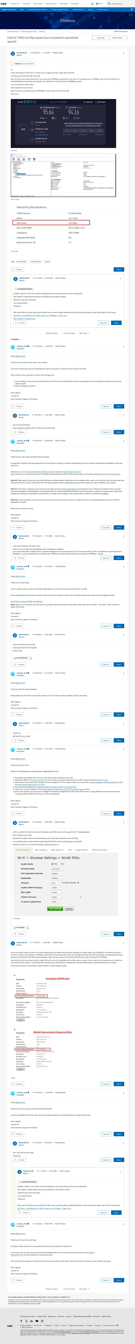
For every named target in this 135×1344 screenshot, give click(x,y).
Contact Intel (41, 1316)
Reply (119, 269)
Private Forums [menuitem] (102, 9)
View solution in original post (24, 318)
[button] (123, 53)
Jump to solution (24, 63)
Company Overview (27, 1316)
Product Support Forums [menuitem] (59, 9)
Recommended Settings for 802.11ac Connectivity (57, 787)
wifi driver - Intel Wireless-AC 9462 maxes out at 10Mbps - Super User (40, 315)
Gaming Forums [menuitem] (78, 9)
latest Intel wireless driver (110, 474)
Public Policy (106, 1316)
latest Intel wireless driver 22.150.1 (31, 784)
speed (47, 261)
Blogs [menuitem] (90, 9)
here (68, 1297)
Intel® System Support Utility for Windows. (27, 601)
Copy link (103, 323)
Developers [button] (51, 4)
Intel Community (12, 31)
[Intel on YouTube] (37, 1321)
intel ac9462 (21, 261)
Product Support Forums (29, 31)
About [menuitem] (22, 9)
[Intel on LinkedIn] (31, 1321)
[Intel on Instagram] (42, 1321)
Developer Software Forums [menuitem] (37, 9)
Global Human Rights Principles (81, 1333)
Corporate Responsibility (82, 1316)
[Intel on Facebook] (21, 1321)
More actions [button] (117, 37)
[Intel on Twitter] (26, 1321)
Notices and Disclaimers (92, 1331)
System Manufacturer (69, 489)
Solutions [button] (38, 4)
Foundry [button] (75, 4)
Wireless (42, 31)
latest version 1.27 (40, 780)
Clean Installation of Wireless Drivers (41, 471)
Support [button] (26, 4)
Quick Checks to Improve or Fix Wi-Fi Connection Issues (63, 789)
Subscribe (101, 37)
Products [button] (15, 4)
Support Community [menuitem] (9, 9)
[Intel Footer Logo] (10, 1325)
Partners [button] (64, 4)
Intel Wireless (36, 261)
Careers (69, 1316)
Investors (60, 1316)
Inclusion (96, 1316)
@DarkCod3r (20, 356)
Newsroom (52, 1316)
